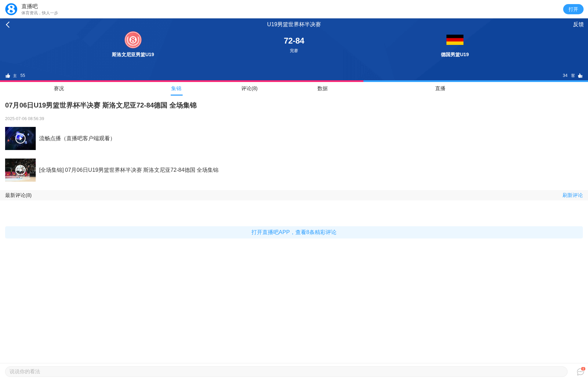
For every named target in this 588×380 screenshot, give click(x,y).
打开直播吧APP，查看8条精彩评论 (294, 232)
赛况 (59, 88)
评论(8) (249, 88)
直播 (440, 88)
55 (22, 75)
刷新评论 (572, 195)
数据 (322, 88)
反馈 (578, 24)
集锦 (176, 88)
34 (565, 75)
